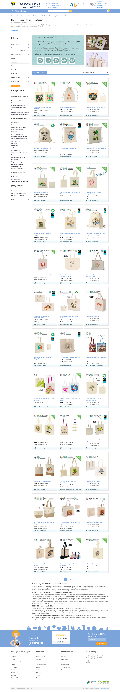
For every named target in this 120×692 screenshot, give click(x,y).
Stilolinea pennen (65, 667)
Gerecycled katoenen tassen (18, 107)
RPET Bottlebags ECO (17, 134)
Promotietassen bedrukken (19, 118)
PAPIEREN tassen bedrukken (19, 172)
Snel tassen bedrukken (17, 164)
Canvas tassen (15, 125)
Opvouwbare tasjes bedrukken (19, 152)
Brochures (38, 672)
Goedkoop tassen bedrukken (19, 138)
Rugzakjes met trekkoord (18, 157)
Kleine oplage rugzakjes (17, 195)
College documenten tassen (18, 127)
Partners (38, 675)
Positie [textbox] (92, 72)
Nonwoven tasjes (15, 150)
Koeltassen (14, 148)
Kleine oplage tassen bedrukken (17, 186)
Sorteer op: (85, 72)
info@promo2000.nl (99, 5)
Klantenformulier (98, 7)
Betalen (13, 664)
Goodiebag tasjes (15, 141)
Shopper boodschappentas (18, 162)
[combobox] (99, 72)
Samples (13, 672)
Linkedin (102, 657)
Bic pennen (64, 656)
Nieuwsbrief (39, 677)
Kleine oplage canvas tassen (18, 193)
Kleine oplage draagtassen (18, 191)
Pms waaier (14, 667)
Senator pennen (65, 664)
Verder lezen (14, 30)
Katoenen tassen (15, 110)
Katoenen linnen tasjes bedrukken (20, 112)
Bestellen (13, 659)
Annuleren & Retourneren (17, 677)
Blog (88, 662)
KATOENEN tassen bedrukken (38, 16)
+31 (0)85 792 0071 (101, 3)
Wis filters (16, 86)
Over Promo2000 (40, 656)
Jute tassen (14, 143)
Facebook (88, 657)
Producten (13, 656)
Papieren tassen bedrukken (18, 177)
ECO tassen (14, 131)
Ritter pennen (64, 670)
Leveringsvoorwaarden (41, 662)
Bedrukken (13, 675)
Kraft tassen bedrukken (17, 179)
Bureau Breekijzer (105, 688)
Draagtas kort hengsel (17, 129)
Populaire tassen (15, 155)
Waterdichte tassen (16, 166)
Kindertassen (14, 145)
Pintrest (93, 657)
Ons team (38, 659)
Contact (38, 667)
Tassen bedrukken (22, 16)
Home (12, 16)
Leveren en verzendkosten (17, 662)
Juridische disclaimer (41, 664)
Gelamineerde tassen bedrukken (19, 181)
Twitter (98, 657)
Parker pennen (64, 662)
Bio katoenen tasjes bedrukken (19, 114)
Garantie (13, 670)
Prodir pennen (64, 659)
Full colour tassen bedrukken (19, 136)
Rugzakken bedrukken (17, 168)
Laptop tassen (15, 122)
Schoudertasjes (15, 159)
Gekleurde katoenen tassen (18, 105)
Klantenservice (98, 1)
